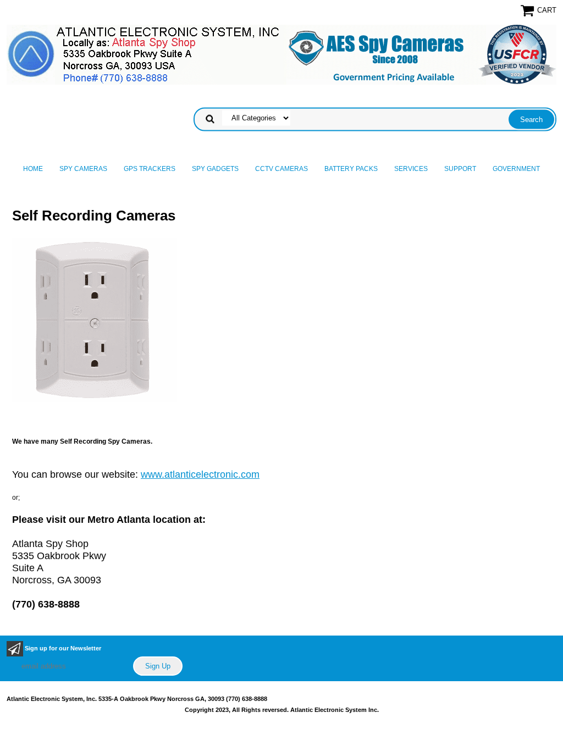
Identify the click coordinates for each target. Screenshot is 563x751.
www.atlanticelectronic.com (200, 474)
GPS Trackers (149, 169)
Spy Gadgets (215, 169)
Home (33, 169)
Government (516, 169)
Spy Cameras (83, 169)
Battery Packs (351, 169)
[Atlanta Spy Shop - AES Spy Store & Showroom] (281, 54)
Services (411, 169)
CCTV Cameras (281, 169)
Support (460, 169)
